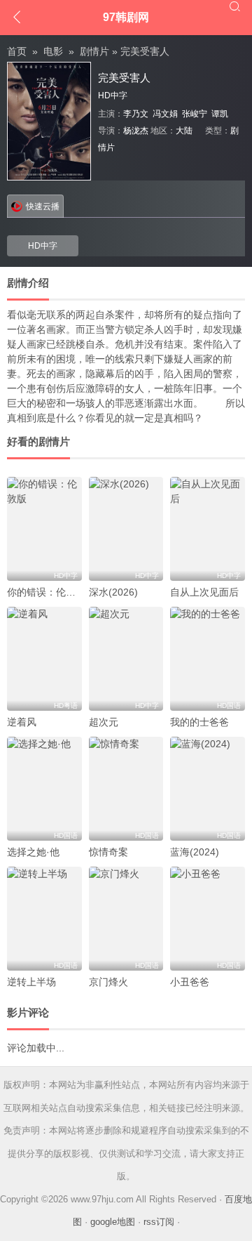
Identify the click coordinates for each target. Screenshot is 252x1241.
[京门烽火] (126, 919)
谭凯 (219, 114)
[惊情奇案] (126, 789)
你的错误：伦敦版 (46, 592)
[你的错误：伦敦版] (44, 529)
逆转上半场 (31, 981)
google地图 (112, 1221)
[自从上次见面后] (207, 529)
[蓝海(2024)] (207, 789)
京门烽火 (108, 981)
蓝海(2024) (194, 852)
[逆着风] (44, 659)
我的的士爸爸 (199, 722)
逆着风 (21, 722)
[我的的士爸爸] (207, 659)
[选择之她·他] (44, 789)
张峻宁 (194, 114)
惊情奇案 (108, 852)
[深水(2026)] (126, 529)
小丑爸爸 (189, 981)
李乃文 (135, 114)
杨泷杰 (135, 131)
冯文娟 (165, 114)
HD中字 (42, 246)
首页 (17, 51)
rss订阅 (159, 1221)
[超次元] (126, 659)
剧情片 (94, 51)
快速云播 (42, 206)
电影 (53, 51)
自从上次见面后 (204, 592)
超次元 (103, 722)
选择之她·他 (33, 852)
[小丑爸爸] (207, 919)
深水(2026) (113, 592)
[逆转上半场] (44, 919)
